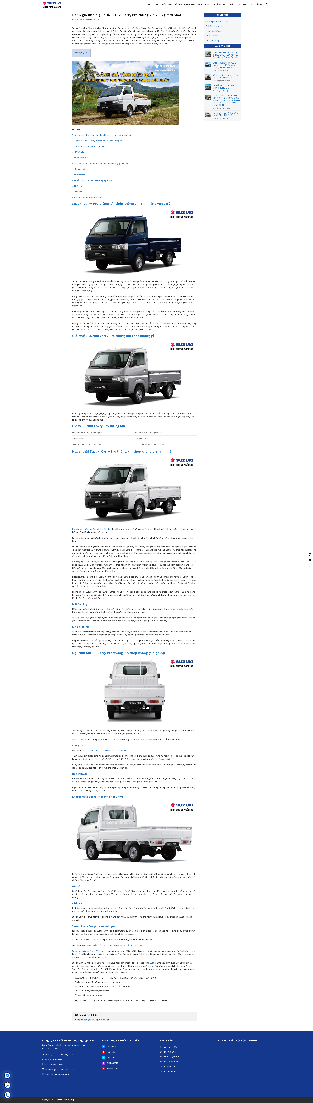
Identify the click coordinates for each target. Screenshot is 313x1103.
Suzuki (153, 962)
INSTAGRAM (112, 1063)
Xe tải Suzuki (218, 4)
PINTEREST (111, 1068)
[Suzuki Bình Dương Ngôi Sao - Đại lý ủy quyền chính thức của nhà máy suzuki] (54, 4)
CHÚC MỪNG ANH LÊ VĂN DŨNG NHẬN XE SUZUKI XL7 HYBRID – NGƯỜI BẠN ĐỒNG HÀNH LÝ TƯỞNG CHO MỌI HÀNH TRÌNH (226, 100)
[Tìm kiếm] (267, 4)
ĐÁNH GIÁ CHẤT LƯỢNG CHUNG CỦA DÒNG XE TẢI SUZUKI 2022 (112, 945)
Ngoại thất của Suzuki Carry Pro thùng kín (92, 529)
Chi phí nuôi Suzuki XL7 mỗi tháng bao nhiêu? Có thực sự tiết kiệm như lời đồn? (226, 65)
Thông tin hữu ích (213, 31)
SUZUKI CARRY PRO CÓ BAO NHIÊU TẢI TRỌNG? (104, 750)
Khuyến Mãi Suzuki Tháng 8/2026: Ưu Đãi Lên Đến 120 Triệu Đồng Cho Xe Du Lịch (225, 55)
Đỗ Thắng (95, 20)
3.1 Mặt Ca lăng (79, 152)
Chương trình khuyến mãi (217, 21)
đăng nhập (89, 1019)
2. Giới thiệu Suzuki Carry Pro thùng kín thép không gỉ (97, 140)
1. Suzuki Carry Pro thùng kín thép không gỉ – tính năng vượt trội (102, 135)
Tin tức (247, 4)
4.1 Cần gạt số (78, 169)
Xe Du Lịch (203, 4)
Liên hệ (259, 4)
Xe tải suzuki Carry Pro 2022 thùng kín (89, 951)
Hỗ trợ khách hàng (185, 4)
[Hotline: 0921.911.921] (7, 1095)
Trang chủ (153, 4)
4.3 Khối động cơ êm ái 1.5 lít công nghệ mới (92, 180)
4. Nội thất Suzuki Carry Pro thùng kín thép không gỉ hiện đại (100, 163)
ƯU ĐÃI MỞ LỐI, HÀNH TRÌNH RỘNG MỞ (223, 86)
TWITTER (110, 1057)
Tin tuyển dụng (212, 40)
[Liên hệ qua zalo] (7, 1085)
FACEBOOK (111, 1046)
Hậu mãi (234, 4)
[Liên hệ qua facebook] (7, 1075)
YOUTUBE (111, 1052)
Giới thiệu (167, 4)
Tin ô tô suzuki (212, 35)
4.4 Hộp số (77, 186)
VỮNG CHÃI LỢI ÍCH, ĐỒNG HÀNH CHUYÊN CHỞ (225, 76)
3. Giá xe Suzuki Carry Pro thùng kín (88, 146)
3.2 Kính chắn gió (80, 157)
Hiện (85, 53)
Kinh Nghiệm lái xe (214, 26)
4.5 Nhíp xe (77, 191)
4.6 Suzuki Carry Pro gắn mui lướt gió (89, 197)
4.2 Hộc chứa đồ (79, 174)
